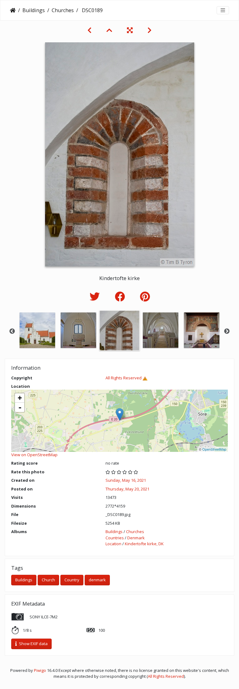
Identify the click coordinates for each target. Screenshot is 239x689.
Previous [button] (12, 331)
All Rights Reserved (123, 378)
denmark (97, 580)
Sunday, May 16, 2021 (125, 480)
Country (71, 580)
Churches (63, 10)
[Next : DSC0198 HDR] (149, 30)
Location (113, 543)
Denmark (136, 538)
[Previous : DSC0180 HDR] (89, 30)
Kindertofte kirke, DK (144, 543)
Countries (114, 538)
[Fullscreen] (130, 30)
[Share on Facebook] (121, 296)
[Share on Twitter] (96, 296)
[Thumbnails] (109, 30)
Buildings (33, 10)
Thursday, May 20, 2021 (127, 489)
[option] (37, 330)
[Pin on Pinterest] (145, 296)
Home (13, 10)
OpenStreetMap (214, 449)
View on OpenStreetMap (34, 454)
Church (48, 580)
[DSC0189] (120, 414)
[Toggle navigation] (223, 10)
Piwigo (40, 670)
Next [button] (227, 331)
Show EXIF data (33, 643)
